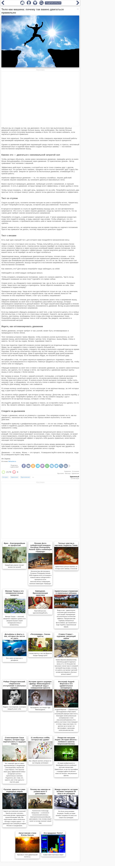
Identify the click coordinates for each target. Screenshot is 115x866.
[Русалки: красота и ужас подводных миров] (14, 809)
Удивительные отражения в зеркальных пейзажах (66, 592)
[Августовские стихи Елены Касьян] (27, 852)
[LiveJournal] (61, 466)
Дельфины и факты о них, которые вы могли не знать (14, 636)
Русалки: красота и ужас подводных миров (14, 790)
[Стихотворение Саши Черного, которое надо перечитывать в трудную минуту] (14, 761)
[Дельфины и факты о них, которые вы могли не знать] (14, 656)
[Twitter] (56, 466)
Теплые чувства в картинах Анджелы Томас (66, 544)
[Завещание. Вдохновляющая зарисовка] (40, 608)
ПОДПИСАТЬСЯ (53, 3)
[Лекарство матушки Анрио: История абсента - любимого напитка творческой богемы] (66, 761)
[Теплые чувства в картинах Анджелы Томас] (66, 564)
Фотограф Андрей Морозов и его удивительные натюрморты (66, 685)
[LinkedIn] (66, 466)
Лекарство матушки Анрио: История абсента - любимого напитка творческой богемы (66, 741)
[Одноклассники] (33, 466)
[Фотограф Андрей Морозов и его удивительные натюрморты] (66, 707)
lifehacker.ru (12, 461)
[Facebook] (24, 466)
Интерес (5, 477)
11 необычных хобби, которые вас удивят (40, 739)
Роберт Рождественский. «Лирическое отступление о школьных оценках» (14, 685)
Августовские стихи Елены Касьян (27, 834)
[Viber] (42, 466)
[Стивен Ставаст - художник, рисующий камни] (66, 657)
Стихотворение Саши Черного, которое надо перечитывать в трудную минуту (14, 741)
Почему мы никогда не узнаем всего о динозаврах (40, 791)
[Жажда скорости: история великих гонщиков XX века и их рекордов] (66, 809)
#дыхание (60, 473)
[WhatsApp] (47, 466)
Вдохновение (25, 477)
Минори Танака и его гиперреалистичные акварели (14, 593)
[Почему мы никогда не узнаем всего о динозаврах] (40, 808)
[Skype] (52, 466)
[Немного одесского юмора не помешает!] (3, 4)
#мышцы (68, 473)
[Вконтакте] (28, 466)
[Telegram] (38, 466)
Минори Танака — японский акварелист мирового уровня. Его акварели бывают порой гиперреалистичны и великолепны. (14, 621)
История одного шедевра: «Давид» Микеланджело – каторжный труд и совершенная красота (40, 685)
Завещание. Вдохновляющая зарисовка (40, 593)
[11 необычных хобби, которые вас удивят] (40, 758)
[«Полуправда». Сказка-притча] (40, 651)
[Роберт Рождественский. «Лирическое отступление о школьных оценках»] (14, 704)
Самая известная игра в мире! (53, 855)
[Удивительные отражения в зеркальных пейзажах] (66, 608)
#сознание (75, 471)
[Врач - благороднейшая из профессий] (14, 562)
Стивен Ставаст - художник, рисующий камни (66, 636)
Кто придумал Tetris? (53, 833)
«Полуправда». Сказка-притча (40, 635)
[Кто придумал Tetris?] (53, 852)
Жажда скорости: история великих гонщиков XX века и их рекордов (66, 791)
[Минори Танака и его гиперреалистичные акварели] (14, 614)
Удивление (14, 477)
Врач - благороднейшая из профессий (14, 544)
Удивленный (74, 476)
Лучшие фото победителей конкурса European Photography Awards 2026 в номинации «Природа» (40, 547)
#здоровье (67, 471)
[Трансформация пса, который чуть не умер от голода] (78, 4)
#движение (75, 473)
